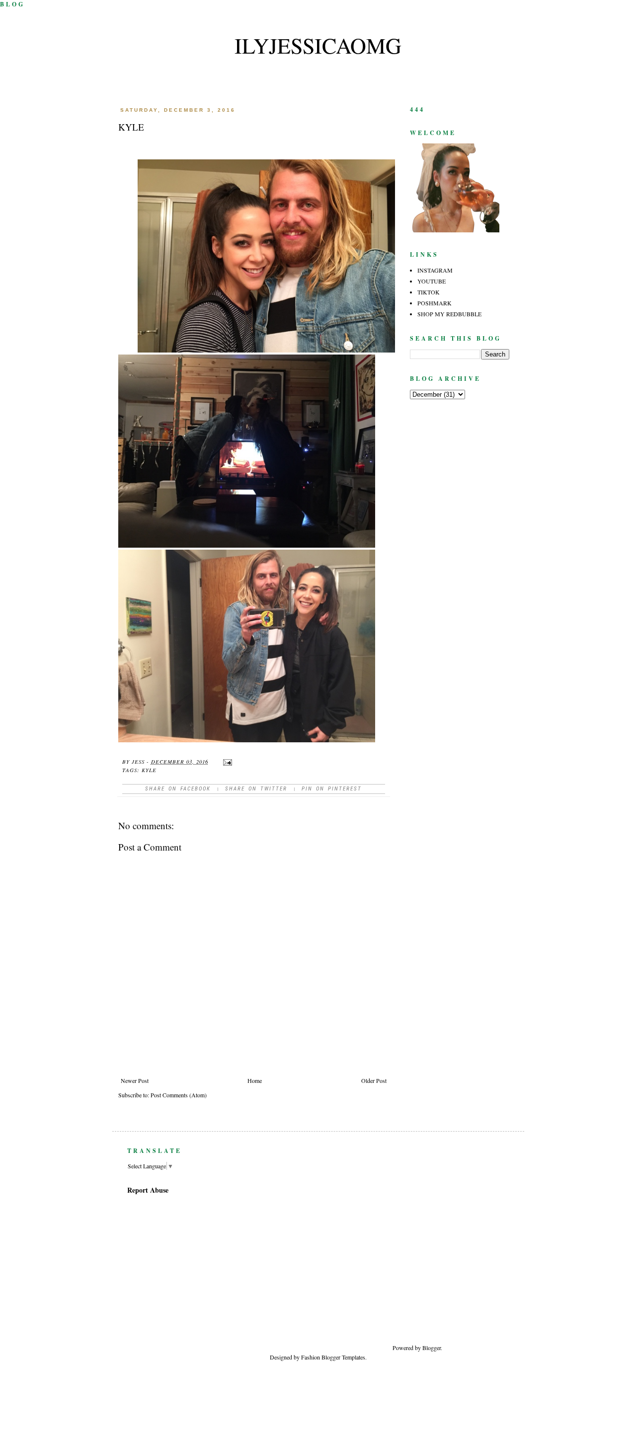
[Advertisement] (481, 1254)
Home (254, 1080)
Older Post (374, 1080)
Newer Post (135, 1080)
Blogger (431, 1348)
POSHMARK (434, 303)
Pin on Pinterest (332, 789)
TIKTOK (428, 292)
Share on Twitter (256, 789)
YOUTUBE (431, 281)
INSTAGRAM (435, 270)
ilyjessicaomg (318, 45)
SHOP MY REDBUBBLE (449, 314)
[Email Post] (227, 761)
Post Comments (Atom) (179, 1095)
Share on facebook (178, 789)
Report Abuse (147, 1190)
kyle (149, 770)
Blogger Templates (343, 1357)
